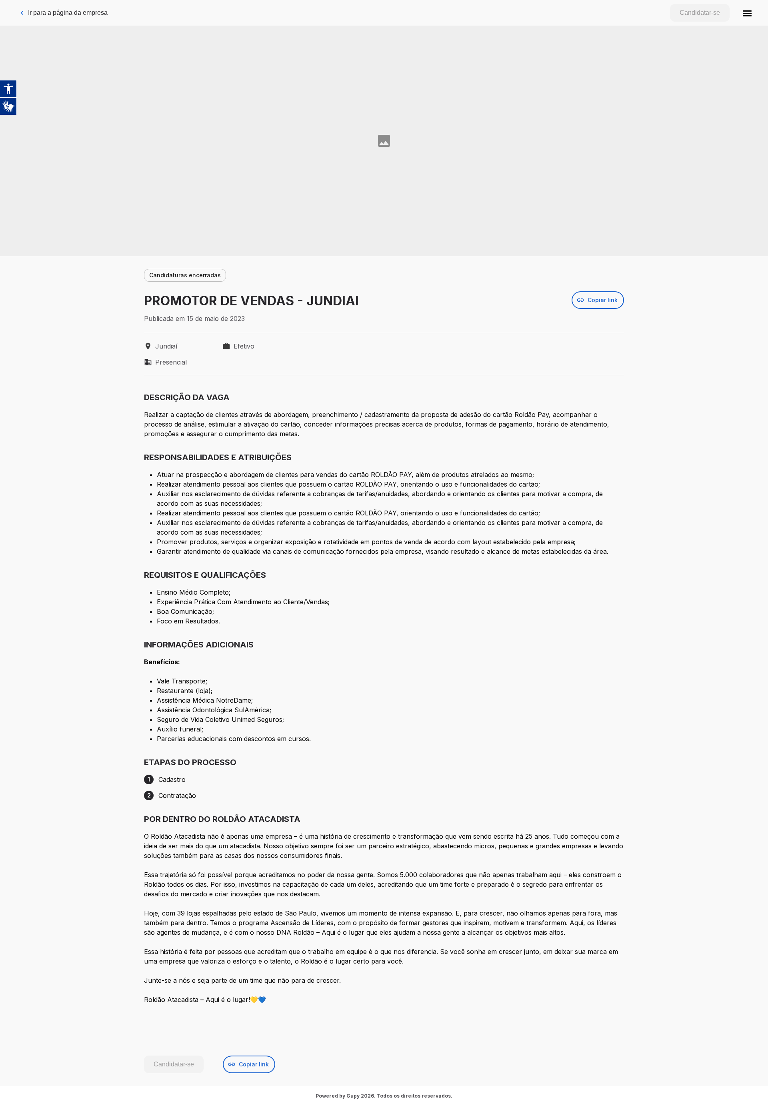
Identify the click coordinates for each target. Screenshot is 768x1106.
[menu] (747, 12)
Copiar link (603, 300)
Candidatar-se (700, 12)
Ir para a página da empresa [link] (68, 12)
